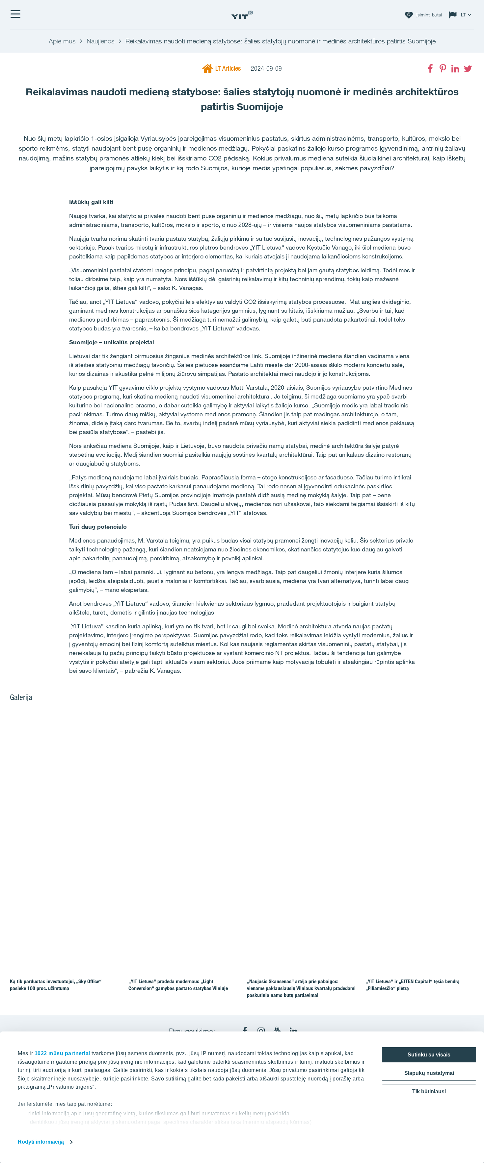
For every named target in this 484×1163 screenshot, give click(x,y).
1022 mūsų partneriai (62, 1053)
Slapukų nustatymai (429, 1073)
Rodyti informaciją (41, 1142)
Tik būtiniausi (429, 1091)
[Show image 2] (381, 775)
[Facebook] (430, 68)
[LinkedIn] (455, 68)
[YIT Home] (242, 15)
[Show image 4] (427, 859)
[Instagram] (261, 1031)
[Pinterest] (443, 68)
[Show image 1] (148, 803)
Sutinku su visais (429, 1054)
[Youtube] (277, 1031)
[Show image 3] (334, 859)
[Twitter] (468, 68)
